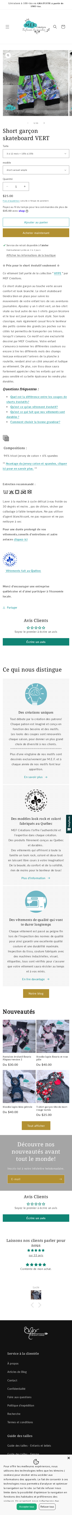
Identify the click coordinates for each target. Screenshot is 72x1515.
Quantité (8, 178)
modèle (7, 162)
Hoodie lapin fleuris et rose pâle (52, 1058)
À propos (13, 1363)
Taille (5, 146)
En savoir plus (33, 777)
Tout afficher (36, 1125)
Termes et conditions (20, 1422)
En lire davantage (33, 979)
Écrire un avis (35, 641)
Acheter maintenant (36, 233)
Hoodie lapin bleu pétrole (17, 1106)
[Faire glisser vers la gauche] (28, 123)
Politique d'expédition (20, 1405)
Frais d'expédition (11, 201)
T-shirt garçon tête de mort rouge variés (51, 1108)
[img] (36, 1250)
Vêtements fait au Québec (23, 570)
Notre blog (36, 993)
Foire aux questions (19, 1397)
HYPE (57, 273)
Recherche (13, 1413)
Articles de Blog (17, 1371)
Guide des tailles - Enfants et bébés (29, 1445)
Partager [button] (12, 607)
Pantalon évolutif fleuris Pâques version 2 (17, 1058)
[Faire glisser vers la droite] (44, 123)
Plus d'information (33, 878)
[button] (7, 27)
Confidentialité (16, 1388)
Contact (12, 1380)
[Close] (69, 1458)
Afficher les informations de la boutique (31, 255)
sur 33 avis (36, 1255)
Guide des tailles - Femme (23, 1454)
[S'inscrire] (60, 1179)
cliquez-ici (21, 539)
